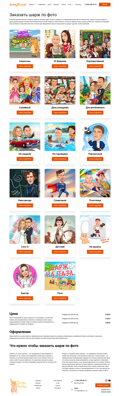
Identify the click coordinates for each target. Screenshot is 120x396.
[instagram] (106, 380)
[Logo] (17, 5)
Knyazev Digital (106, 392)
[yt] (109, 380)
